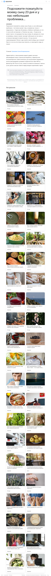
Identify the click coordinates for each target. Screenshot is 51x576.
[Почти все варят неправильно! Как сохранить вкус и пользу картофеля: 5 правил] (15, 241)
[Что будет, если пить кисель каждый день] (15, 301)
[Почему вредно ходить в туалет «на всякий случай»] (35, 422)
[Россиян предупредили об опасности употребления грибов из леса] (15, 523)
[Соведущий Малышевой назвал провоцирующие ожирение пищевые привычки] (35, 523)
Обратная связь (43, 575)
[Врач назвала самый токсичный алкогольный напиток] (35, 221)
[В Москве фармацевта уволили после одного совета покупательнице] (15, 442)
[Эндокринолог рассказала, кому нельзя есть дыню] (15, 362)
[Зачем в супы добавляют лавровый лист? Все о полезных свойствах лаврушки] (15, 563)
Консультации (10, 5)
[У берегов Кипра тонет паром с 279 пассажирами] (35, 301)
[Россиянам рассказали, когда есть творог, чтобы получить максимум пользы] (15, 140)
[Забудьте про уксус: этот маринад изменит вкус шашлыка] (15, 321)
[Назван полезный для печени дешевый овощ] (15, 120)
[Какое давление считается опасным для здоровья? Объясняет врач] (15, 160)
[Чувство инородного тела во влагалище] (35, 281)
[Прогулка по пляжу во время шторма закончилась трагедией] (35, 382)
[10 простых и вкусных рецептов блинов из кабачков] (15, 462)
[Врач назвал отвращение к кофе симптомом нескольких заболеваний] (15, 382)
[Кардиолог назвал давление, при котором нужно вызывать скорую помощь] (15, 201)
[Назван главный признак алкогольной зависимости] (15, 342)
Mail (2, 575)
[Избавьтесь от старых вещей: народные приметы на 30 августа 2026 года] (35, 201)
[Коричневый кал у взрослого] (15, 281)
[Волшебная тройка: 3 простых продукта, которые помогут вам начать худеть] (15, 402)
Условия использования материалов (32, 575)
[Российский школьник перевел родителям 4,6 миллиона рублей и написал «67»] (35, 462)
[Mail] (4, 1)
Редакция (23, 575)
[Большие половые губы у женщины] (35, 181)
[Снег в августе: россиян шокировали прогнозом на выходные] (15, 482)
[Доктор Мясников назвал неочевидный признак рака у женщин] (35, 543)
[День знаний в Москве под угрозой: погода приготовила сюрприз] (35, 321)
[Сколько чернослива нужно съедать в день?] (35, 342)
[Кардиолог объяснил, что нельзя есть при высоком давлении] (35, 160)
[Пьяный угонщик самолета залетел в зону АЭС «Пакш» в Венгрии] (35, 120)
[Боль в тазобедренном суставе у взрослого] (15, 503)
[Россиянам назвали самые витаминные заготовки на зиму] (35, 442)
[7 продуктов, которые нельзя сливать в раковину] (35, 261)
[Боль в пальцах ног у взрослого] (35, 503)
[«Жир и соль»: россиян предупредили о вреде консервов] (15, 221)
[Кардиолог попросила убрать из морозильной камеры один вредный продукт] (15, 181)
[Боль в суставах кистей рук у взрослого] (35, 482)
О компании (6, 575)
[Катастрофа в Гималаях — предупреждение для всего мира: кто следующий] (15, 100)
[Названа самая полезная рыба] (35, 100)
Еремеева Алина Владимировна (20, 51)
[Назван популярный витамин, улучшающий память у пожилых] (35, 241)
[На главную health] (8, 1)
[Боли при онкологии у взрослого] (35, 563)
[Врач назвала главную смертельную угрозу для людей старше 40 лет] (15, 261)
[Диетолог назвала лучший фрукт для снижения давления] (15, 422)
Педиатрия (16, 5)
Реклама (10, 575)
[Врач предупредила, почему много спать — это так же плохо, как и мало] (35, 362)
